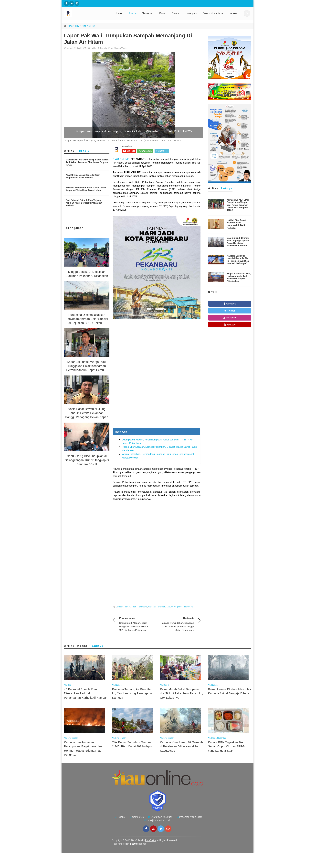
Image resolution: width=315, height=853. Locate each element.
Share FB (162, 151)
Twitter (231, 310)
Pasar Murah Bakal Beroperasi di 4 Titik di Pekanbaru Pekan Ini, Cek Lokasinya (181, 693)
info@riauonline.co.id (159, 820)
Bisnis (175, 13)
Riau (131, 13)
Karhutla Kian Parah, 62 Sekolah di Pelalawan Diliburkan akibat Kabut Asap (181, 746)
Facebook (230, 303)
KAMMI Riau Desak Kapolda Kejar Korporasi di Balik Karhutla (83, 176)
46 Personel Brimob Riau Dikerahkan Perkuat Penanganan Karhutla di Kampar (85, 693)
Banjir (127, 607)
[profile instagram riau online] (76, 3)
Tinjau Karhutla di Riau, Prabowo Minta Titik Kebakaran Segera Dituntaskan (239, 277)
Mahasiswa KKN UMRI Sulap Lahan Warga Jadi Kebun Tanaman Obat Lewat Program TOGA (87, 162)
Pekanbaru (142, 607)
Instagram (231, 317)
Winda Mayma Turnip (117, 48)
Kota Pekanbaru (88, 26)
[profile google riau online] (168, 828)
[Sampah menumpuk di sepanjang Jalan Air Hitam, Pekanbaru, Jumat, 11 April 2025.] (133, 95)
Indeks (233, 13)
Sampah (119, 607)
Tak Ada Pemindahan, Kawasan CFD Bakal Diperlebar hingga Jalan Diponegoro (177, 626)
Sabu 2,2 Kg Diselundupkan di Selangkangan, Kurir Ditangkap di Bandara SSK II (87, 460)
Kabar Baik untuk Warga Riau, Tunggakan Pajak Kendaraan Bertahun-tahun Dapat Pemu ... (86, 366)
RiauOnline (150, 840)
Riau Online (188, 607)
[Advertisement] (156, 405)
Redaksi (121, 817)
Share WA (146, 151)
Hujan (133, 607)
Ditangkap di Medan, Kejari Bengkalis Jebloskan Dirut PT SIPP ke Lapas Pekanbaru (134, 626)
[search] (247, 13)
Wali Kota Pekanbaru (157, 607)
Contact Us (138, 817)
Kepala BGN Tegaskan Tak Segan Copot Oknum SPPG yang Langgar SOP (226, 746)
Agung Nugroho (174, 607)
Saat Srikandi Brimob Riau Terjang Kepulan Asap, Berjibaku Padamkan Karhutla (84, 203)
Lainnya (190, 13)
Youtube (231, 324)
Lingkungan (72, 738)
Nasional (147, 13)
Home (118, 13)
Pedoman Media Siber (190, 817)
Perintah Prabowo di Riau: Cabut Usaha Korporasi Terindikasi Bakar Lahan (86, 188)
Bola (162, 13)
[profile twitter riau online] (71, 3)
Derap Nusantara (213, 13)
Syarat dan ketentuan (161, 817)
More (214, 291)
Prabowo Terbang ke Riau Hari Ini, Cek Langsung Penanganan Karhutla (132, 693)
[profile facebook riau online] (66, 3)
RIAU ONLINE (121, 159)
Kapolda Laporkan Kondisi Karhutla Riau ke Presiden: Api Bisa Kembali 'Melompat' (238, 260)
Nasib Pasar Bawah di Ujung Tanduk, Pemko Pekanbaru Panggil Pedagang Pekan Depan (86, 413)
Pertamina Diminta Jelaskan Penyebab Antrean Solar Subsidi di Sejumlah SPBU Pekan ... (86, 319)
